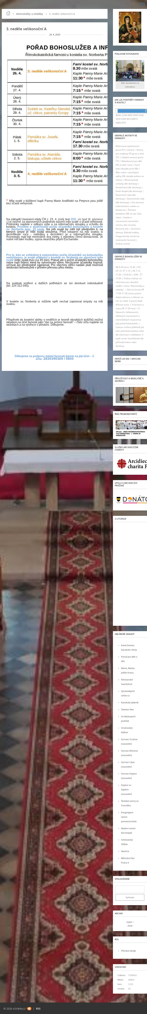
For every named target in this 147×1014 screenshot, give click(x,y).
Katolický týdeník (130, 702)
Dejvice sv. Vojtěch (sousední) (126, 790)
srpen (129, 922)
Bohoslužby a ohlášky (29, 14)
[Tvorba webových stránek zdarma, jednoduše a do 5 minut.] (29, 1008)
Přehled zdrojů (128, 950)
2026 (129, 925)
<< (119, 924)
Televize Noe (127, 709)
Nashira (125, 851)
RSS (38, 1008)
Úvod (8, 13)
